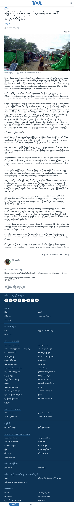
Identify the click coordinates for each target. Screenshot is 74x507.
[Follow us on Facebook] (6, 300)
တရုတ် (40, 312)
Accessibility (41, 500)
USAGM (6, 493)
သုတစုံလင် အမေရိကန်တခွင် (46, 383)
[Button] (66, 31)
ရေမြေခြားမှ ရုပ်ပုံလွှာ (44, 438)
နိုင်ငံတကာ (7, 316)
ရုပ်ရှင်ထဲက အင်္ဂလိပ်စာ (44, 413)
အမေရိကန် (7, 320)
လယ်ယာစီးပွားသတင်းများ (12, 391)
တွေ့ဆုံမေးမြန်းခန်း (9, 457)
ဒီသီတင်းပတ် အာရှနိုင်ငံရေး (46, 356)
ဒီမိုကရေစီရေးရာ (9, 356)
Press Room (8, 496)
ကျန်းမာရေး (41, 364)
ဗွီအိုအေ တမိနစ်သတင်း (44, 449)
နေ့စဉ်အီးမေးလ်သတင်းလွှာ (45, 330)
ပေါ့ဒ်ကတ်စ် (7, 334)
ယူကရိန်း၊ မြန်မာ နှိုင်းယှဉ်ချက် (13, 394)
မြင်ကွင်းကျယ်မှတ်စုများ (45, 349)
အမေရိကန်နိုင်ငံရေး (10, 360)
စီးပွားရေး (7, 383)
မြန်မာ (6, 8)
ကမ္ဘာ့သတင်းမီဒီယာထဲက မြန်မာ (13, 368)
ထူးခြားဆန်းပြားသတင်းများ (12, 398)
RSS (5, 330)
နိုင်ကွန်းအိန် (7, 24)
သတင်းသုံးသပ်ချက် (10, 352)
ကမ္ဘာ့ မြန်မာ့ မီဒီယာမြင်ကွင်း (12, 372)
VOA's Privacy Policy (44, 496)
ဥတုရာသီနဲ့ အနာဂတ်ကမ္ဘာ (11, 379)
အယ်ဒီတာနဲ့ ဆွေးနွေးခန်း (11, 345)
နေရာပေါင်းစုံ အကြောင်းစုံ (45, 391)
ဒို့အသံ (40, 394)
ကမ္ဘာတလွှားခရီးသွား (44, 352)
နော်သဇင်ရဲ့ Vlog (43, 453)
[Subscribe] (37, 300)
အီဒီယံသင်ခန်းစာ (9, 413)
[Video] (31, 504)
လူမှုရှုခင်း (7, 402)
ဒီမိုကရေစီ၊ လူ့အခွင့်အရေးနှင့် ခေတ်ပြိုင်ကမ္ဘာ (17, 349)
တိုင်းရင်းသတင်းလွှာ (44, 375)
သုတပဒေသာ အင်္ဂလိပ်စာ (45, 417)
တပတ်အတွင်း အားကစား (11, 387)
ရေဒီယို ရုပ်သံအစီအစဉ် (11, 442)
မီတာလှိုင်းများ (42, 467)
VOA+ (6, 478)
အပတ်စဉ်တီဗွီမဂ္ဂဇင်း (10, 445)
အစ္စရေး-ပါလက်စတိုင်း (44, 316)
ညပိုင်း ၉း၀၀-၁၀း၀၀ (44, 427)
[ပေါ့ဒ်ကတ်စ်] (32, 300)
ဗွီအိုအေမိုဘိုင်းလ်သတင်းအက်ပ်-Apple (15, 482)
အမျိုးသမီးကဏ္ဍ (43, 368)
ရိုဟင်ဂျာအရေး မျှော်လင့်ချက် (46, 372)
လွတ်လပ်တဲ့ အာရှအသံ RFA (12, 500)
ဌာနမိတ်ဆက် (8, 467)
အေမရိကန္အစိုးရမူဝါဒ (44, 493)
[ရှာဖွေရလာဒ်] (62, 504)
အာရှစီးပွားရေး (42, 360)
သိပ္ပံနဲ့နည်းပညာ (8, 375)
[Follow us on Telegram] (24, 300)
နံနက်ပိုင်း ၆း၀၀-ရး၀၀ (10, 427)
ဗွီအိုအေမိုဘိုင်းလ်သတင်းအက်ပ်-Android (49, 478)
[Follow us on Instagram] (19, 300)
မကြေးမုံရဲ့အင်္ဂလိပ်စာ (10, 417)
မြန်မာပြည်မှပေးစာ (43, 345)
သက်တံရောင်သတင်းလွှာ (45, 398)
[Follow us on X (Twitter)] (10, 300)
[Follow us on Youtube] (15, 300)
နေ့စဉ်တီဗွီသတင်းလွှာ (10, 438)
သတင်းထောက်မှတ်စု (10, 364)
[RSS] (28, 300)
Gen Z (40, 387)
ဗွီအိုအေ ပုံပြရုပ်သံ (43, 445)
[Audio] (46, 504)
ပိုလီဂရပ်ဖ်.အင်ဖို (42, 442)
